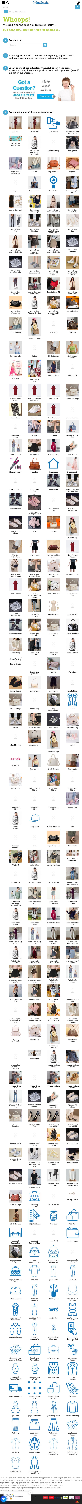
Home (11, 12)
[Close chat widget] (3, 1499)
